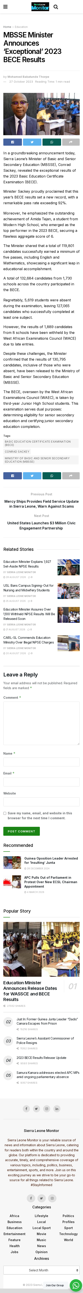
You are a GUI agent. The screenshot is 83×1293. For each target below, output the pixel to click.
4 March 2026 (35, 892)
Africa (14, 1216)
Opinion (41, 1252)
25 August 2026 (15, 601)
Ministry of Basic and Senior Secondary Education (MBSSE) (37, 460)
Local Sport (42, 1228)
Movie (41, 1234)
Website (9, 793)
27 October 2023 (21, 81)
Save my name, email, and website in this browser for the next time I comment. (40, 815)
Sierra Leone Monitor (21, 572)
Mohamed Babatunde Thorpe (28, 76)
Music (41, 1240)
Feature (14, 1240)
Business (15, 1222)
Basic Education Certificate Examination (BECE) (38, 443)
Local (41, 1222)
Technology (68, 1234)
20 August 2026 (15, 653)
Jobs (14, 1252)
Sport (68, 1228)
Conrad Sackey (17, 451)
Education (21, 27)
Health (15, 1246)
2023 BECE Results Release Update (41, 1058)
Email (9, 773)
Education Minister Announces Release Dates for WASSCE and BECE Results (30, 991)
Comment (12, 697)
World (68, 1240)
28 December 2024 (38, 868)
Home (7, 27)
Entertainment (14, 1234)
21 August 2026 (15, 629)
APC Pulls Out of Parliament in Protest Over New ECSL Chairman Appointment (50, 882)
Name (9, 753)
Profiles (68, 1222)
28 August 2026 (15, 577)
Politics (68, 1216)
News (41, 1246)
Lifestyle (41, 1216)
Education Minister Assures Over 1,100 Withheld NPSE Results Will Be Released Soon (29, 614)
